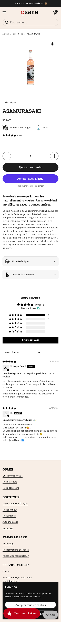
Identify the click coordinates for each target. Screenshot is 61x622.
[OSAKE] (29, 12)
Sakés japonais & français (15, 503)
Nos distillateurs (11, 487)
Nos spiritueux (10, 509)
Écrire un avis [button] (30, 340)
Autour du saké (10, 521)
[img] (9, 361)
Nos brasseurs (10, 481)
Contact (7, 571)
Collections (18, 33)
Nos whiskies (9, 515)
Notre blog (8, 543)
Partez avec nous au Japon (16, 555)
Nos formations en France (16, 549)
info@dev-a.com (11, 581)
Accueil (6, 33)
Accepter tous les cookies (30, 605)
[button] (55, 12)
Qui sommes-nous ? (13, 475)
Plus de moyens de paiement (30, 185)
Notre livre (8, 528)
